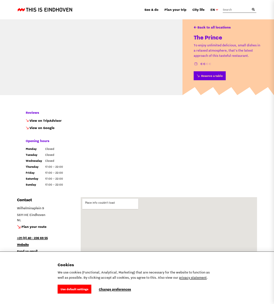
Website (23, 244)
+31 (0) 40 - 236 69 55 (32, 238)
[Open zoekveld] (253, 9)
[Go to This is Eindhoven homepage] (45, 9)
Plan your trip (175, 9)
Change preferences (115, 289)
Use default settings (74, 289)
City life (198, 9)
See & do (151, 9)
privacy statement (193, 277)
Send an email (27, 251)
